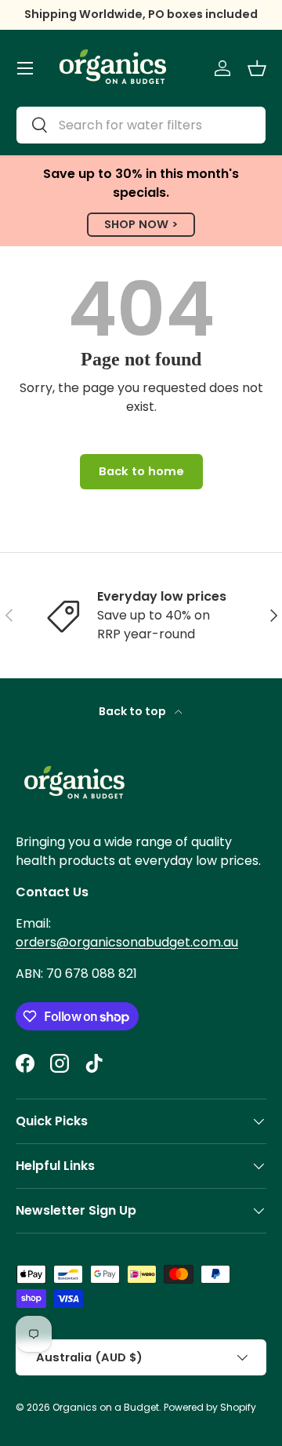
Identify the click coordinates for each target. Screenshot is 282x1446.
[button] (257, 68)
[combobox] (141, 125)
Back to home (141, 471)
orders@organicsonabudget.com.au (127, 942)
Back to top (133, 711)
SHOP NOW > (141, 224)
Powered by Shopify (210, 1407)
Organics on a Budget (105, 1407)
